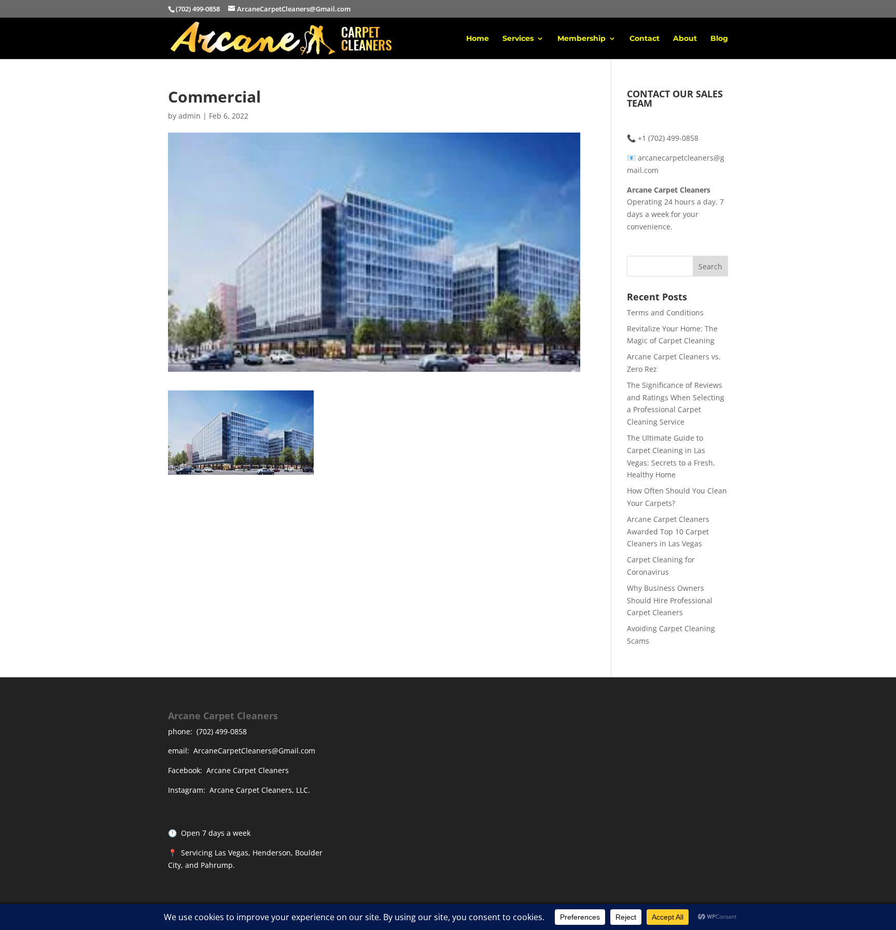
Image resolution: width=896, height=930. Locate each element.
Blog (719, 39)
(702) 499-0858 (222, 731)
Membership (581, 39)
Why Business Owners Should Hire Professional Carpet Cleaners (669, 600)
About (685, 39)
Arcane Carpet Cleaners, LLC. (259, 790)
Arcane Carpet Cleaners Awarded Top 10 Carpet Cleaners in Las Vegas (668, 531)
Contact (644, 39)
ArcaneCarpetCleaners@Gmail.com (254, 750)
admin (189, 116)
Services (518, 39)
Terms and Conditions (665, 312)
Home (477, 39)
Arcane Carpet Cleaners (247, 770)
